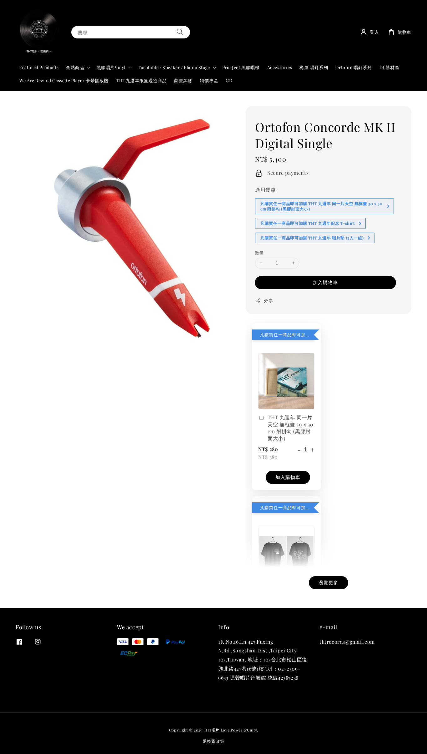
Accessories (279, 67)
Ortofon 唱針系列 (353, 67)
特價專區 (209, 80)
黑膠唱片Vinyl (111, 67)
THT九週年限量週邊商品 (141, 80)
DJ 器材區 (389, 67)
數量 (259, 252)
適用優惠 (265, 189)
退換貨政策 (213, 741)
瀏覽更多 (329, 582)
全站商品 (75, 67)
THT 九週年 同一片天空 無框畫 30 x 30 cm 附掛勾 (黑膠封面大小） (290, 427)
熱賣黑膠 (183, 80)
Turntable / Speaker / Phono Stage (174, 67)
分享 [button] (268, 301)
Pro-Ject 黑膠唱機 (241, 67)
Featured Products (38, 67)
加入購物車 (325, 282)
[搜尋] (180, 32)
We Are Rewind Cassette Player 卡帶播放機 (63, 80)
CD (229, 80)
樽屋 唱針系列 (313, 67)
